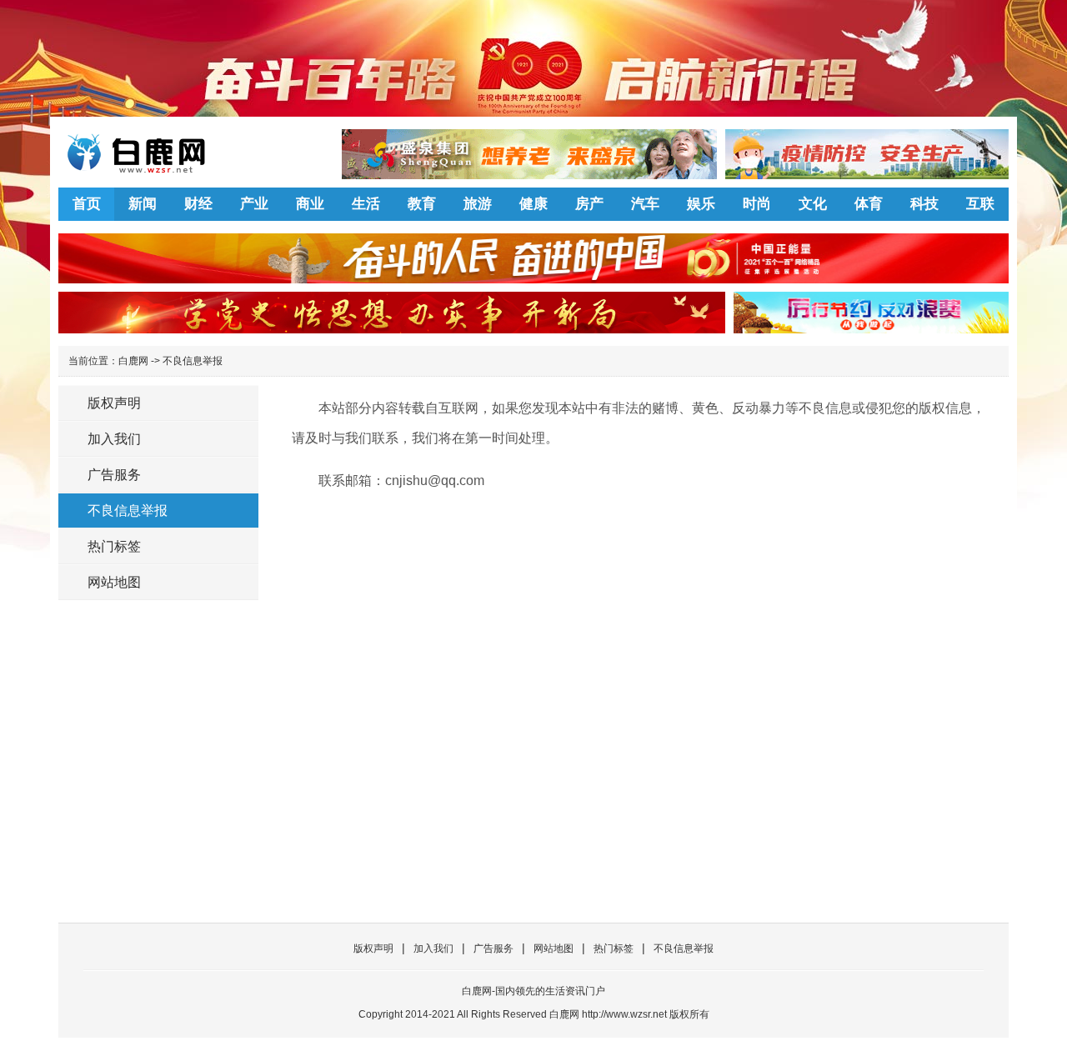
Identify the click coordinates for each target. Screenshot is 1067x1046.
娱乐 (701, 204)
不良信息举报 (193, 361)
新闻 (142, 204)
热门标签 (114, 546)
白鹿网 (133, 361)
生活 (366, 204)
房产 (589, 204)
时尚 (757, 204)
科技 (924, 204)
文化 (813, 204)
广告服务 (114, 475)
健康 (533, 204)
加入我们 (114, 439)
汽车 (645, 204)
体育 (868, 204)
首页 (87, 204)
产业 (254, 204)
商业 (310, 204)
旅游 (477, 204)
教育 (422, 204)
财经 (198, 204)
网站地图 (114, 582)
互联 (980, 204)
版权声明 (114, 403)
